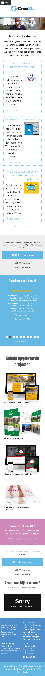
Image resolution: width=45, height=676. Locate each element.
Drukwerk (4, 653)
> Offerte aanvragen (22, 562)
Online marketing (28, 623)
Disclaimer (18, 669)
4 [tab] (17, 337)
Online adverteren (29, 632)
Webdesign (5, 623)
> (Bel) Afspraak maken (22, 255)
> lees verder (14, 110)
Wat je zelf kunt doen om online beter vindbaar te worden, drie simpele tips (22, 175)
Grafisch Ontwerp (7, 644)
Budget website (7, 632)
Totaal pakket (6, 646)
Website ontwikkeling (9, 625)
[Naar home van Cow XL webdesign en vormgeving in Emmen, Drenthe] (22, 10)
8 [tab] (31, 337)
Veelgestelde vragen (26, 666)
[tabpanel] (22, 305)
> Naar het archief (22, 226)
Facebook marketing (29, 634)
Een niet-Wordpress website (22, 119)
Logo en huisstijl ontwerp (10, 648)
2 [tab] (10, 337)
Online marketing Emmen (31, 639)
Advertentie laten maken (10, 651)
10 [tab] (38, 337)
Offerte (39, 669)
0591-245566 (22, 267)
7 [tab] (28, 337)
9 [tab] (34, 337)
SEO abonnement (28, 627)
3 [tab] (14, 337)
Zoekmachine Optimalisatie (32, 625)
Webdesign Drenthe (8, 630)
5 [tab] (21, 337)
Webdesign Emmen (8, 627)
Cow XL (25, 672)
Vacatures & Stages (10, 666)
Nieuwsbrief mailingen (30, 637)
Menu (7, 2)
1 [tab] (7, 337)
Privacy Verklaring (29, 669)
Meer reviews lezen (22, 341)
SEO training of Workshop (32, 630)
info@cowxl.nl (29, 653)
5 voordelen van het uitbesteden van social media (22, 66)
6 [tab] (24, 337)
